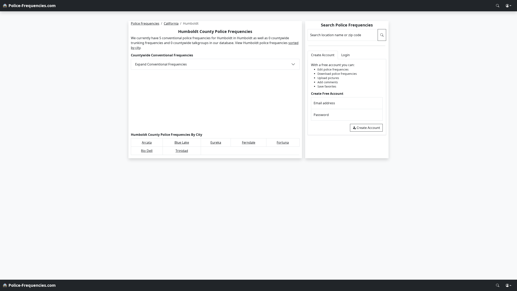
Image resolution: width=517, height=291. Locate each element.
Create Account (368, 127)
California (171, 23)
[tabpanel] (347, 97)
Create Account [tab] (322, 55)
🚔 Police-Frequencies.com (29, 5)
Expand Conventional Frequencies (161, 64)
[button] (508, 6)
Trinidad (181, 151)
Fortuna (283, 142)
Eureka (215, 142)
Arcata (147, 142)
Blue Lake (181, 142)
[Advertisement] (215, 101)
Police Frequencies (145, 23)
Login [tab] (345, 55)
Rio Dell (146, 151)
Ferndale (248, 142)
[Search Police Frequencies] (497, 6)
